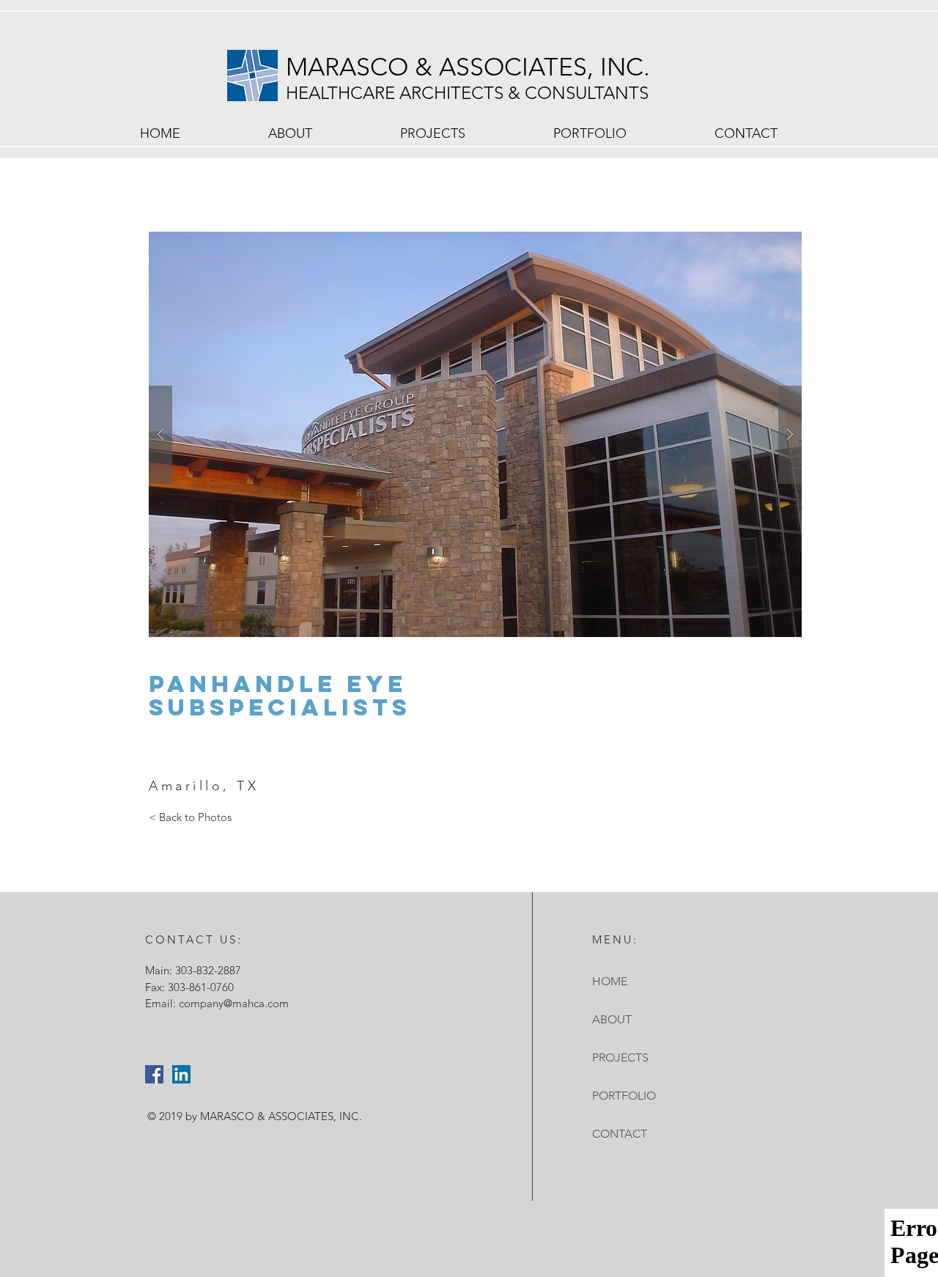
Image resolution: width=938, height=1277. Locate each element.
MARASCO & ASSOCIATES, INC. (471, 67)
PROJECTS (620, 1057)
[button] (475, 434)
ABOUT (612, 1019)
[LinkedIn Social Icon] (181, 1074)
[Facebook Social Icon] (154, 1074)
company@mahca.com (234, 1003)
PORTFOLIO (624, 1096)
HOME (609, 981)
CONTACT (619, 1134)
